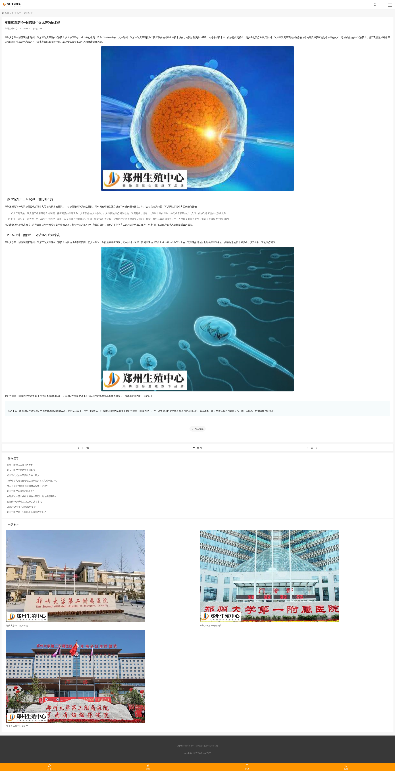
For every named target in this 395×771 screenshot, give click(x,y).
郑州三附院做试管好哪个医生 (21, 491)
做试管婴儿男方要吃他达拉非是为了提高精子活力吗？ (33, 480)
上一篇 (85, 448)
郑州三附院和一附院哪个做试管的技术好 (26, 511)
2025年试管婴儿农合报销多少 (21, 506)
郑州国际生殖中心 (203, 745)
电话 (345, 768)
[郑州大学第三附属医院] (100, 676)
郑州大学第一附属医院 (210, 625)
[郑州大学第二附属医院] (100, 576)
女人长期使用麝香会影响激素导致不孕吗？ (27, 485)
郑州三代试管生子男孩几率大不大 (23, 475)
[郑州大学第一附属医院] (294, 576)
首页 (7, 13)
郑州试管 (28, 13)
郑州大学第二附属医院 (17, 625)
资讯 (247, 768)
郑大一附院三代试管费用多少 (21, 470)
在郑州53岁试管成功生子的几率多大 (24, 501)
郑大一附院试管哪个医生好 (20, 464)
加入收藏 (199, 428)
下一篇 (310, 448)
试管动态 (16, 13)
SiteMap (214, 745)
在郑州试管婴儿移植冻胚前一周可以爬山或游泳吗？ (32, 496)
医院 (148, 768)
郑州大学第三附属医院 (17, 725)
